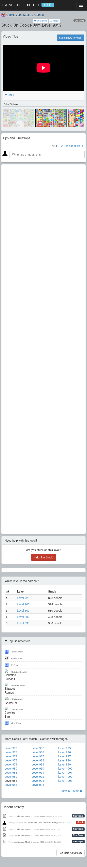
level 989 (38, 764)
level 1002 (65, 776)
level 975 (11, 748)
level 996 (64, 752)
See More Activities (69, 852)
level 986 (38, 752)
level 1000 (65, 768)
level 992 (38, 776)
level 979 (11, 764)
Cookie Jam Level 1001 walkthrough (43, 823)
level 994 (38, 785)
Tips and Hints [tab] (73, 146)
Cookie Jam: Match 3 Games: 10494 (29, 816)
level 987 (38, 756)
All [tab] (55, 146)
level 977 (11, 756)
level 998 (64, 760)
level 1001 (65, 772)
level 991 (38, 772)
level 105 (23, 604)
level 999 (64, 764)
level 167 (23, 610)
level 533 (23, 623)
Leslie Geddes (17, 652)
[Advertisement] (43, 349)
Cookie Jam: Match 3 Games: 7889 (29, 842)
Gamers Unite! (27, 5)
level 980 (11, 768)
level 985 (38, 748)
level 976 (11, 752)
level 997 (64, 756)
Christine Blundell (19, 672)
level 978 (11, 760)
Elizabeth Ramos (18, 686)
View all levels (70, 791)
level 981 (11, 772)
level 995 (64, 748)
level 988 (38, 760)
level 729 (23, 598)
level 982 (11, 776)
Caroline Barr (17, 709)
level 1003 (65, 780)
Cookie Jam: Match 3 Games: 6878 (29, 829)
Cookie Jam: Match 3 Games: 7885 (29, 836)
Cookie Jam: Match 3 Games (25, 15)
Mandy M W (16, 658)
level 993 (38, 780)
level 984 (11, 785)
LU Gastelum (16, 699)
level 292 (23, 617)
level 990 (38, 768)
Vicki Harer (16, 723)
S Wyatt (14, 665)
